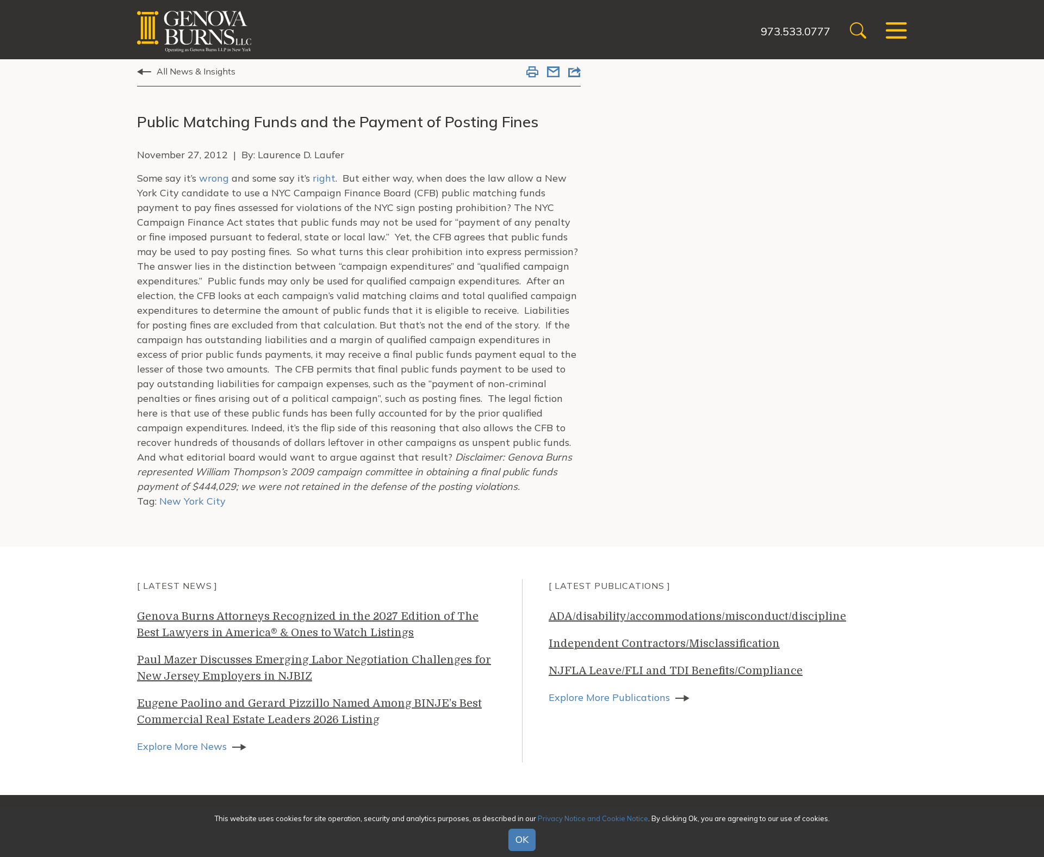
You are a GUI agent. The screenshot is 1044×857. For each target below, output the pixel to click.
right (324, 178)
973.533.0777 (795, 31)
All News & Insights (196, 71)
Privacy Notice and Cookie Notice (593, 818)
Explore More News (182, 746)
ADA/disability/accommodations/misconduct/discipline (697, 616)
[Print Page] (532, 73)
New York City (192, 501)
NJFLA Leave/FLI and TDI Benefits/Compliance (676, 671)
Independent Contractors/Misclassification (664, 643)
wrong (214, 178)
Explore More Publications (609, 697)
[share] (574, 73)
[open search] (858, 32)
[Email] (553, 73)
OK (522, 840)
